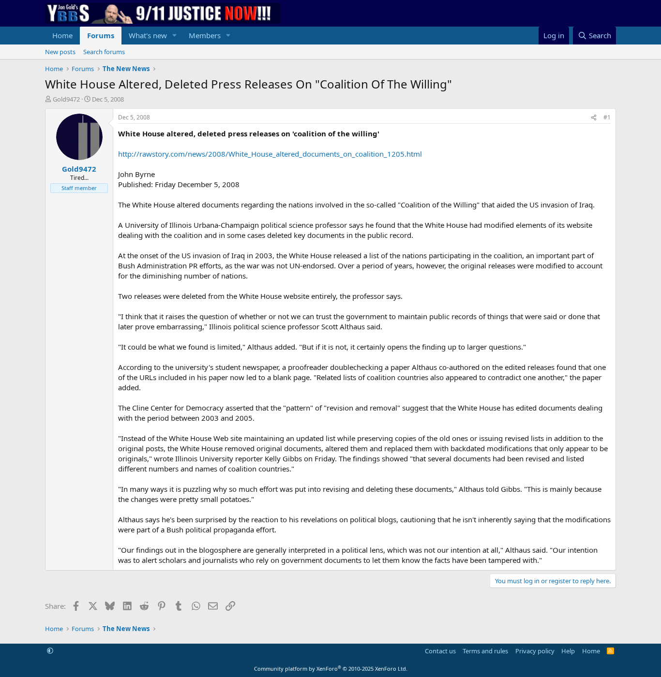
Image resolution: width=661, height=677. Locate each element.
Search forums (104, 51)
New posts (60, 51)
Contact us (440, 651)
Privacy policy (535, 651)
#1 (607, 117)
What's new (148, 35)
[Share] (593, 117)
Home (62, 35)
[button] (174, 35)
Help (568, 651)
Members (205, 35)
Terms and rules (485, 651)
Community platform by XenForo (330, 668)
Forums (100, 35)
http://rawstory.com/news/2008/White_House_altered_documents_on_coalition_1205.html (270, 154)
